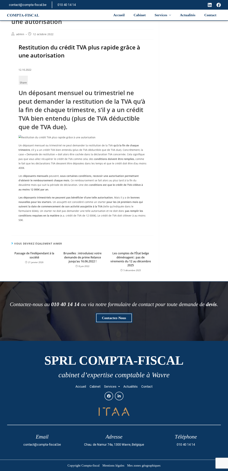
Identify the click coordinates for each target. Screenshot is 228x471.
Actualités (187, 15)
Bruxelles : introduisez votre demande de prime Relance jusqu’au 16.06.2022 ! (82, 257)
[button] (112, 386)
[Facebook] (109, 396)
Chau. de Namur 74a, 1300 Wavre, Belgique (114, 444)
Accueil (119, 15)
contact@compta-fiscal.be (27, 5)
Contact (210, 15)
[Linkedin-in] (119, 396)
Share (23, 82)
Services (161, 15)
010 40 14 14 (67, 5)
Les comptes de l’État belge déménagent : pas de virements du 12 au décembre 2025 (130, 259)
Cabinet (140, 15)
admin (20, 34)
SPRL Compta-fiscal (114, 360)
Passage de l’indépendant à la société (34, 255)
